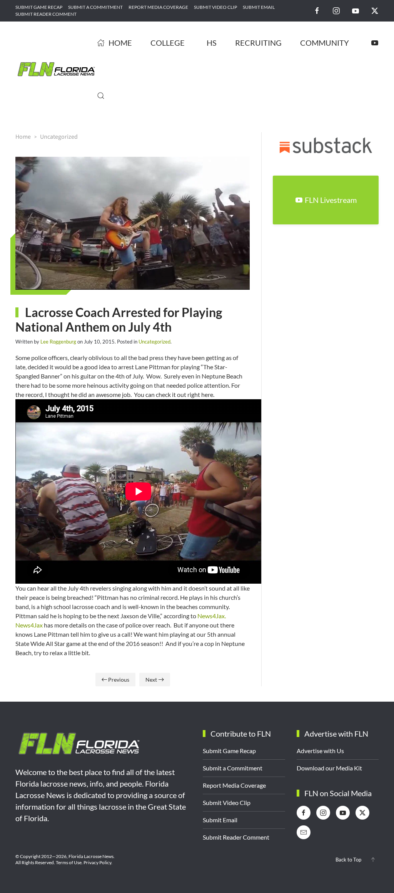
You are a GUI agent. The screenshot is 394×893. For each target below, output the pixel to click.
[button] (101, 95)
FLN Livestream (331, 199)
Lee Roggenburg (58, 342)
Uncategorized (154, 342)
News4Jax (29, 625)
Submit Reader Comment (46, 14)
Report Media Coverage (158, 7)
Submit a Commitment (95, 7)
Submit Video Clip (215, 7)
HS (212, 42)
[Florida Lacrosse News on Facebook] (317, 10)
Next (151, 679)
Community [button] (324, 42)
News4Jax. (211, 615)
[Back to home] (56, 69)
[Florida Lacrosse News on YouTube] (355, 10)
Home (120, 42)
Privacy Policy (97, 862)
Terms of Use (69, 862)
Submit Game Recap (38, 7)
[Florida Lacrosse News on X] (375, 10)
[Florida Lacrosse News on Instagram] (336, 10)
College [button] (167, 42)
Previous (118, 679)
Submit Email (259, 7)
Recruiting (258, 42)
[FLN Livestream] (375, 42)
